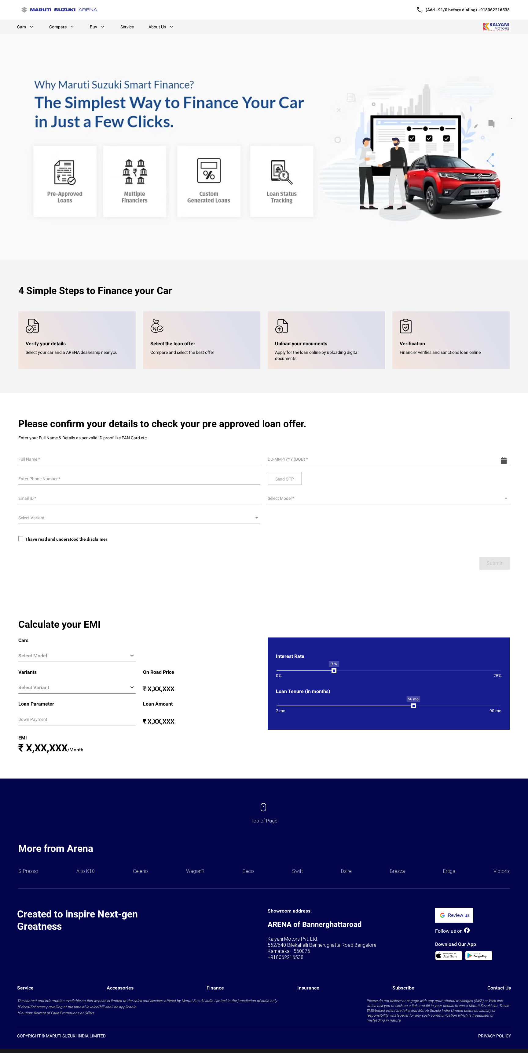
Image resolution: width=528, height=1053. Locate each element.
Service (127, 26)
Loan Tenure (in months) (303, 691)
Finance (215, 988)
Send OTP (284, 479)
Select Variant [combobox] (33, 687)
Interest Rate (290, 656)
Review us (459, 915)
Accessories (120, 988)
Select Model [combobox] (32, 656)
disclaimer (97, 539)
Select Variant (31, 517)
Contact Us (499, 988)
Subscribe (403, 988)
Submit (494, 563)
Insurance (308, 988)
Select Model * (281, 498)
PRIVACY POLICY (494, 1035)
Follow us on (449, 931)
